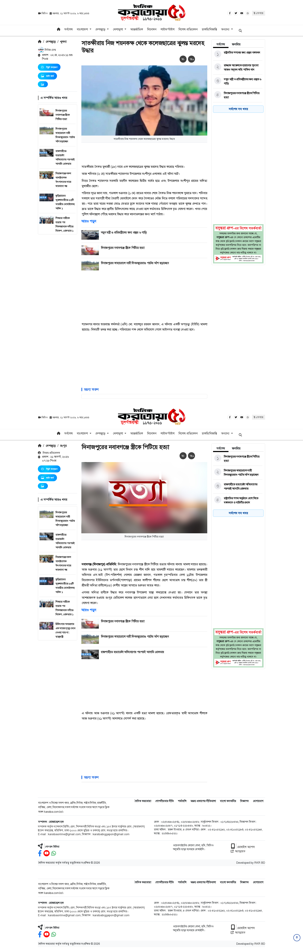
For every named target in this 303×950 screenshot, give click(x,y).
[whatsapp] (53, 853)
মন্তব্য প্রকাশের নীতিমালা (203, 801)
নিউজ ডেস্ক (50, 50)
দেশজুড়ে (51, 42)
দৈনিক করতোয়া (142, 801)
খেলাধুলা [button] (118, 29)
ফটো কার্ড (50, 76)
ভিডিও (44, 13)
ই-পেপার (258, 13)
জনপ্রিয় (236, 44)
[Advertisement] (57, 287)
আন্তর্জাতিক (136, 29)
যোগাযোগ (258, 801)
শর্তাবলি (182, 801)
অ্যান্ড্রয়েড (240, 851)
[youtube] (46, 853)
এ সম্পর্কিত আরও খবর (54, 98)
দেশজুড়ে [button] (100, 29)
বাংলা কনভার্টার (228, 801)
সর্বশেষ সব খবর (238, 109)
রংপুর (63, 446)
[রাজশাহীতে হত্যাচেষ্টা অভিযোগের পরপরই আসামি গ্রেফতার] (237, 486)
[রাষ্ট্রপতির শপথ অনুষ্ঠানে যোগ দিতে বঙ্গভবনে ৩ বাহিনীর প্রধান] (237, 500)
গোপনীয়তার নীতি (164, 801)
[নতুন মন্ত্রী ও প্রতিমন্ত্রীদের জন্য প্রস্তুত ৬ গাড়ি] (237, 81)
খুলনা (63, 42)
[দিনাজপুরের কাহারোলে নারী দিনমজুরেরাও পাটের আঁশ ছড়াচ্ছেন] (237, 472)
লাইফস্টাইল (167, 29)
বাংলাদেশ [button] (83, 29)
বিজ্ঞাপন (244, 801)
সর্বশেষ (68, 29)
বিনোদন (152, 29)
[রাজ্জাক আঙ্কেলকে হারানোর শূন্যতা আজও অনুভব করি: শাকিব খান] (237, 67)
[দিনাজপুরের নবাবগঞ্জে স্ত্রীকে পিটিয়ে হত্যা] (237, 95)
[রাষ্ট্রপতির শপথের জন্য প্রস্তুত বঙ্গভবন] (237, 54)
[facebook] (40, 853)
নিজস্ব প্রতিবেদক (51, 453)
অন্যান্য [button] (225, 29)
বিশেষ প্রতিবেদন (188, 29)
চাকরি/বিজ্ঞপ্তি (209, 29)
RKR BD (259, 863)
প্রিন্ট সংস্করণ (51, 67)
